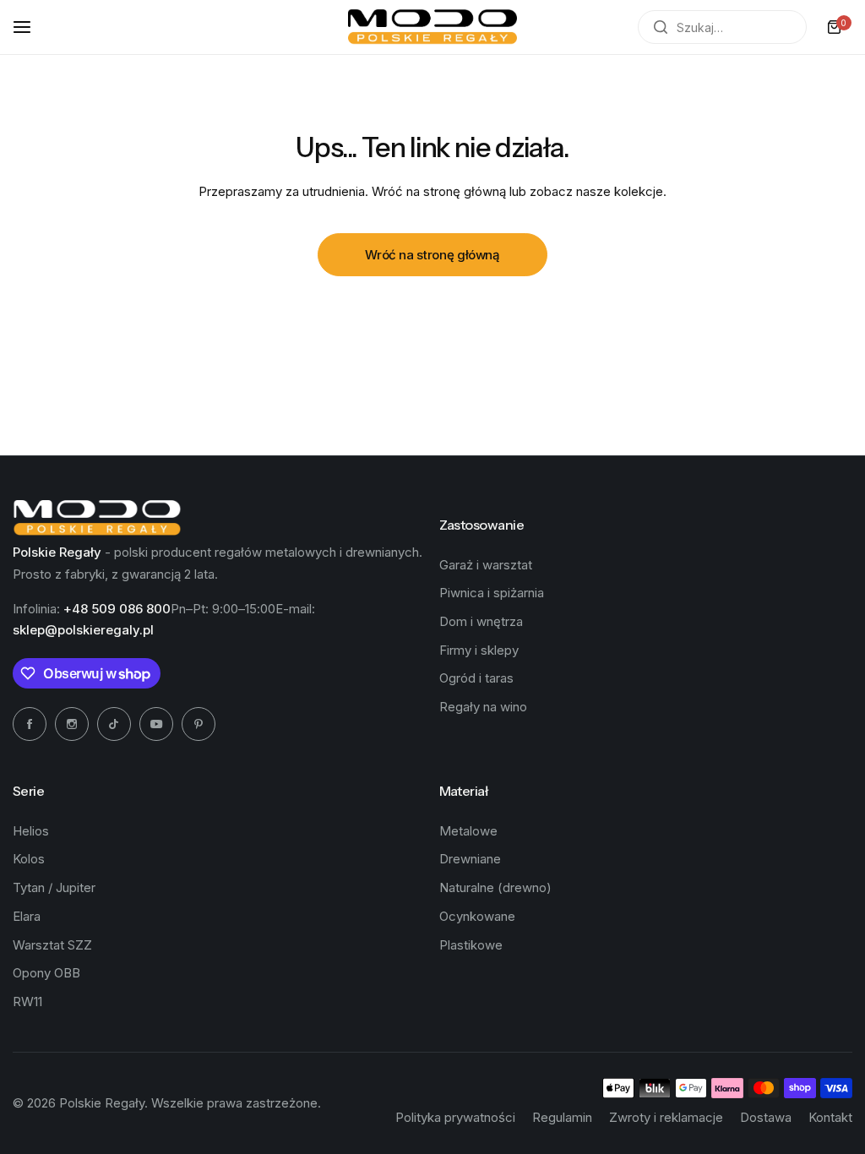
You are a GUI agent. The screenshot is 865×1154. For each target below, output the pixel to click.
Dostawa (766, 1117)
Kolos (29, 859)
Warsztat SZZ (52, 945)
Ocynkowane (477, 916)
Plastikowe (471, 945)
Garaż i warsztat (485, 565)
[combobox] (722, 27)
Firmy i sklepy (479, 650)
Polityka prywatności (455, 1117)
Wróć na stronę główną (432, 255)
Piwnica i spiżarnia (491, 593)
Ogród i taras (476, 678)
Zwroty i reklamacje (666, 1117)
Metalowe (468, 831)
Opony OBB (46, 973)
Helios (31, 831)
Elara (27, 916)
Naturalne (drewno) (495, 887)
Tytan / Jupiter (54, 887)
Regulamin (562, 1117)
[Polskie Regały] (432, 27)
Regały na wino (483, 707)
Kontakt (830, 1117)
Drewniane (470, 859)
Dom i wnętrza (481, 621)
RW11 (27, 1001)
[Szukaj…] (660, 27)
